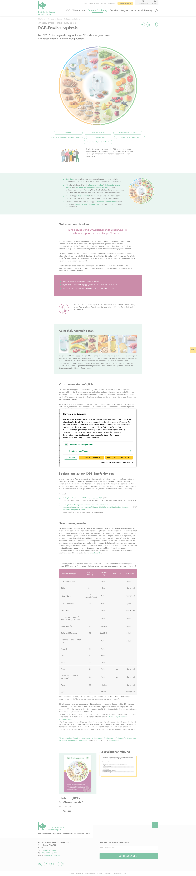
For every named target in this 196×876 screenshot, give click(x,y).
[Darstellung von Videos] (66, 452)
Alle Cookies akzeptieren (119, 458)
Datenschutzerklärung (72, 437)
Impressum (94, 437)
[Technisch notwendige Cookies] (66, 446)
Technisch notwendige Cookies (81, 445)
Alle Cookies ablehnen (91, 458)
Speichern (71, 458)
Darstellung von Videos (78, 451)
